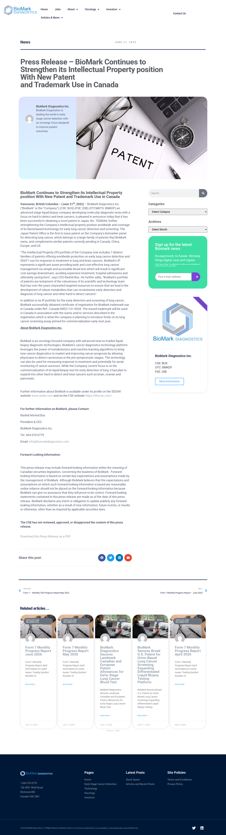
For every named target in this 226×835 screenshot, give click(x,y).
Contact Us (179, 13)
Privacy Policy (175, 784)
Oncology (90, 9)
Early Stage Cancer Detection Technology (100, 786)
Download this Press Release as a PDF (45, 536)
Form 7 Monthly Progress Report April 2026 (188, 650)
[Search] (203, 193)
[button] (102, 557)
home (44, 9)
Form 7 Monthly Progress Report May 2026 (76, 650)
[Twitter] (194, 828)
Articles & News (50, 17)
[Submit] (196, 276)
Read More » (30, 684)
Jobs (58, 9)
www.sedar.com (42, 395)
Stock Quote (133, 779)
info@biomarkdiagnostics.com (49, 441)
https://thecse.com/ (98, 395)
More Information (169, 381)
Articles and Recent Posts (140, 784)
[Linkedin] (202, 828)
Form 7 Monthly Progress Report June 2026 (38, 650)
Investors (111, 9)
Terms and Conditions (179, 779)
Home (87, 779)
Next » (117, 731)
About (71, 9)
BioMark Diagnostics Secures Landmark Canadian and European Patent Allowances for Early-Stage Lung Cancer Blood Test (112, 664)
